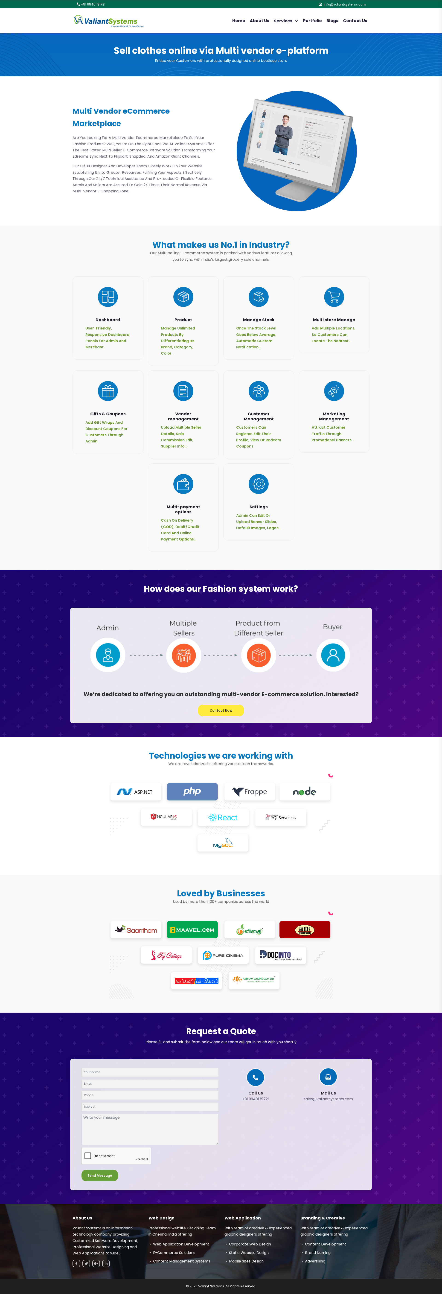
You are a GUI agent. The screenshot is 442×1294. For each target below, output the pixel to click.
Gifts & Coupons (108, 414)
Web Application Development (181, 1244)
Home (238, 20)
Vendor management (183, 416)
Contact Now (221, 710)
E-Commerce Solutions (174, 1252)
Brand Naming (318, 1252)
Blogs (332, 20)
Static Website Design (249, 1252)
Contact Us (355, 20)
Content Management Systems (181, 1261)
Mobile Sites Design (246, 1261)
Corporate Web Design (250, 1244)
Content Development (325, 1244)
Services (283, 21)
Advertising (315, 1261)
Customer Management (259, 416)
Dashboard (108, 320)
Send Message (99, 1175)
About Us (259, 20)
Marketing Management (334, 416)
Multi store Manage (334, 320)
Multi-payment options (183, 509)
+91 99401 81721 (93, 4)
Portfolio (312, 20)
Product (183, 320)
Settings (259, 507)
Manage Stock (258, 320)
